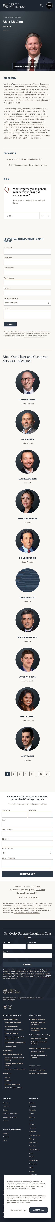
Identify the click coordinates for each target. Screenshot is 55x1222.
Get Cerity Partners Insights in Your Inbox (27, 935)
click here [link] (35, 886)
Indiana (32, 1124)
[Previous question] (42, 215)
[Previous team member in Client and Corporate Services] (43, 66)
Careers (5, 1110)
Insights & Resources (12, 1129)
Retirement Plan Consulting (39, 1035)
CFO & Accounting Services (15, 1069)
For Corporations (37, 1052)
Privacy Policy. (36, 335)
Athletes (8, 1080)
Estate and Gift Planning (14, 1029)
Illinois (31, 1121)
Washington (33, 1174)
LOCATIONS (33, 1099)
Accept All (38, 1210)
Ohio (30, 1153)
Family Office (8, 1051)
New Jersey (33, 1142)
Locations (6, 1106)
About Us (7, 1099)
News (5, 1140)
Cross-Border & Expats (13, 1087)
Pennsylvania (33, 1160)
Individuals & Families (12, 1015)
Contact (5, 1121)
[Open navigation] (49, 5)
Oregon (31, 1157)
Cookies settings (18, 1210)
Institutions (34, 1066)
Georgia (32, 1117)
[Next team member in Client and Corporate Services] (51, 66)
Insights (5, 1133)
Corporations (35, 1015)
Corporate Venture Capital (39, 1048)
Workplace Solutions (37, 1019)
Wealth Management (11, 1019)
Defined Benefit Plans (39, 1038)
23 (41, 774)
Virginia (32, 1171)
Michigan (32, 1139)
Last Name (32, 943)
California (32, 1106)
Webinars (6, 1137)
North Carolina (34, 1149)
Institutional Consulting (38, 1073)
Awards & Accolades (10, 1117)
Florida (31, 1113)
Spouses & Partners (12, 1084)
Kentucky (32, 1128)
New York (32, 1146)
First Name (7, 943)
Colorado (32, 1110)
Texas (31, 1167)
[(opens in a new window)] (5, 1007)
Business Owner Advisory (12, 1054)
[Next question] (48, 215)
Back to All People (13, 17)
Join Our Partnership (10, 1113)
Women (7, 1077)
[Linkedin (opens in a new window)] (10, 1007)
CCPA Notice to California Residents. (34, 337)
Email (5, 952)
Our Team (6, 1103)
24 (47, 774)
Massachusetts (34, 1135)
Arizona (31, 1103)
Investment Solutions (13, 1022)
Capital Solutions (11, 1026)
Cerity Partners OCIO (37, 1070)
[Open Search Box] (41, 5)
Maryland (32, 1131)
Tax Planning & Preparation (15, 1042)
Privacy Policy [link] (33, 897)
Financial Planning (11, 1033)
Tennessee (33, 1164)
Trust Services (10, 1046)
